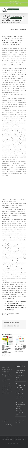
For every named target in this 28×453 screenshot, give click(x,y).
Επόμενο (22, 29)
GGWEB (14, 438)
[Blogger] (11, 422)
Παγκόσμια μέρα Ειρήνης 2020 (20, 369)
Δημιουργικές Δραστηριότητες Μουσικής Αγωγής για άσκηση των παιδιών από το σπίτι (20, 406)
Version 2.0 (12, 437)
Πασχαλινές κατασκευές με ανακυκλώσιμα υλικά (20, 393)
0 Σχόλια (10, 314)
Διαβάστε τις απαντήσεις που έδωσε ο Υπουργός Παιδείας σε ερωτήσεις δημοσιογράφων (15, 307)
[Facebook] (4, 422)
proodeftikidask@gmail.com (14, 1)
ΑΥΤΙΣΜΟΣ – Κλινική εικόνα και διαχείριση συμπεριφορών (10, 348)
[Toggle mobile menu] (25, 9)
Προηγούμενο (15, 29)
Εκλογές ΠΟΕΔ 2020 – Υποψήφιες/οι (20, 375)
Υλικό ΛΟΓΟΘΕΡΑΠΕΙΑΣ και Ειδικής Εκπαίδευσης (20, 384)
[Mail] (8, 422)
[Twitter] (6, 422)
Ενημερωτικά (5, 314)
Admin (4, 313)
